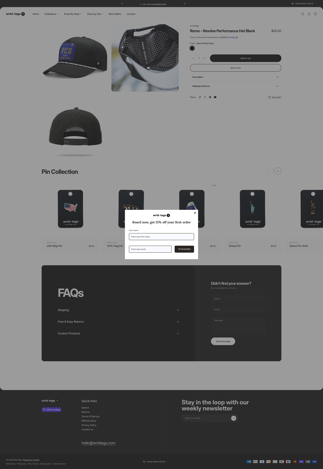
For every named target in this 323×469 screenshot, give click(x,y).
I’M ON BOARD (184, 249)
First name (133, 230)
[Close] (195, 213)
